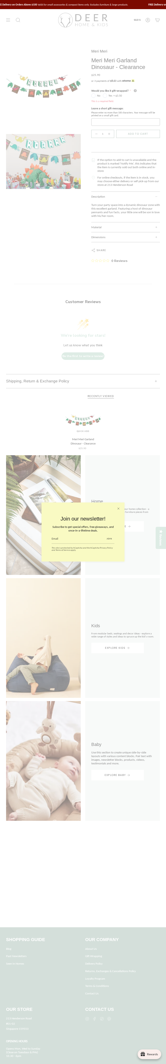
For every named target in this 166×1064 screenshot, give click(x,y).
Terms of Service (63, 550)
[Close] (118, 509)
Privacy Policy (106, 547)
